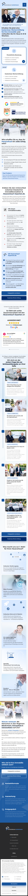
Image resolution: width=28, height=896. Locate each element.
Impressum (14, 893)
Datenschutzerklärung (6, 893)
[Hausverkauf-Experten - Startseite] (10, 5)
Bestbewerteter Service (16, 104)
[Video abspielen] (14, 15)
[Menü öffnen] (24, 5)
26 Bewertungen (17, 325)
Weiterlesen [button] (5, 345)
